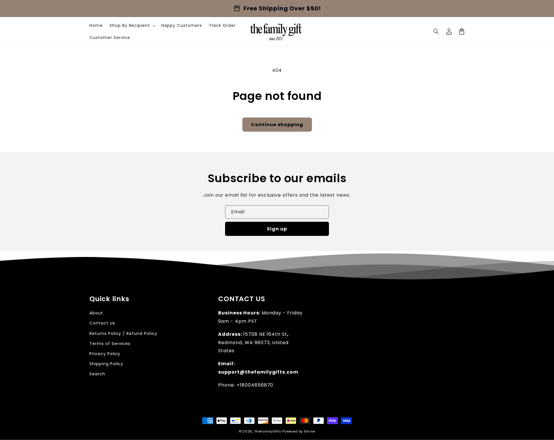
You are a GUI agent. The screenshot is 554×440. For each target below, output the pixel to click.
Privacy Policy (104, 354)
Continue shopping (277, 124)
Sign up (277, 228)
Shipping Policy (106, 364)
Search (97, 374)
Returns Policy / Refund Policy (123, 333)
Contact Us (102, 323)
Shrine (309, 431)
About (96, 313)
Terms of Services (109, 343)
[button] (436, 31)
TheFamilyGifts (267, 431)
